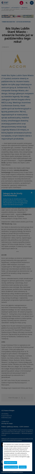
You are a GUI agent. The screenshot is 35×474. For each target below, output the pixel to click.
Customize (23, 467)
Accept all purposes (10, 462)
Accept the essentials (11, 467)
